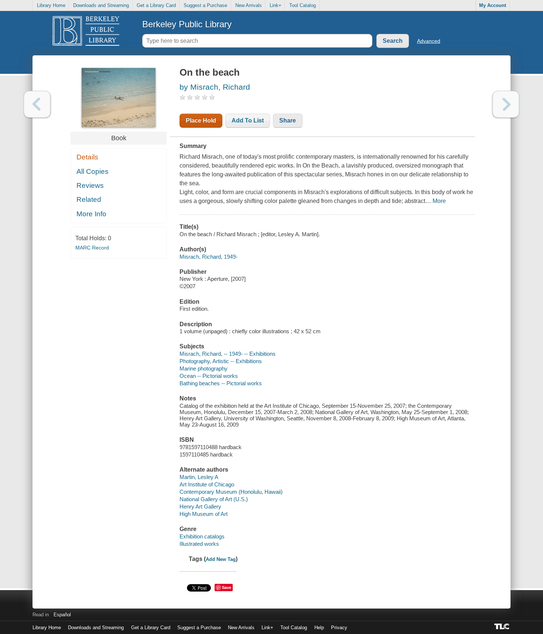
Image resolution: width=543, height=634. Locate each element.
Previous (37, 104)
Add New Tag (221, 559)
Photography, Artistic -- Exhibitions (221, 361)
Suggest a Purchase (205, 5)
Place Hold (201, 120)
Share (287, 120)
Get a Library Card (156, 5)
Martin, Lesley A (199, 477)
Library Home (51, 5)
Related (88, 199)
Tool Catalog (302, 5)
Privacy (339, 627)
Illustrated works (199, 544)
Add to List (248, 120)
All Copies (92, 171)
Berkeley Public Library (187, 24)
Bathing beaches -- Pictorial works (221, 383)
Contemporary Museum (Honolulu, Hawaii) (231, 492)
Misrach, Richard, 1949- (209, 257)
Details (87, 157)
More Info (91, 214)
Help (319, 627)
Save (226, 587)
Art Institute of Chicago (207, 484)
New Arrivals (248, 5)
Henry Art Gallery (200, 506)
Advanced (428, 41)
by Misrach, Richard (215, 87)
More (439, 201)
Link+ (275, 5)
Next (505, 104)
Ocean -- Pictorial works (209, 376)
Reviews (90, 185)
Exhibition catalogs (202, 536)
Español (62, 614)
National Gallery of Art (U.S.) (214, 499)
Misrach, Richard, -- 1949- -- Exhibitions (228, 354)
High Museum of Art (204, 514)
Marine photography (204, 368)
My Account (492, 5)
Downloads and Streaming (101, 5)
